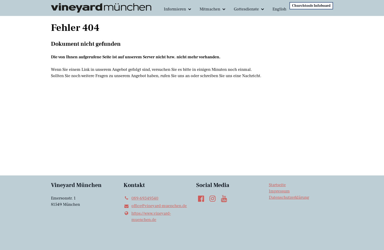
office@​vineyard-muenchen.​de (159, 205)
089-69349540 (144, 198)
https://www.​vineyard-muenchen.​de (151, 216)
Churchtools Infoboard (311, 5)
